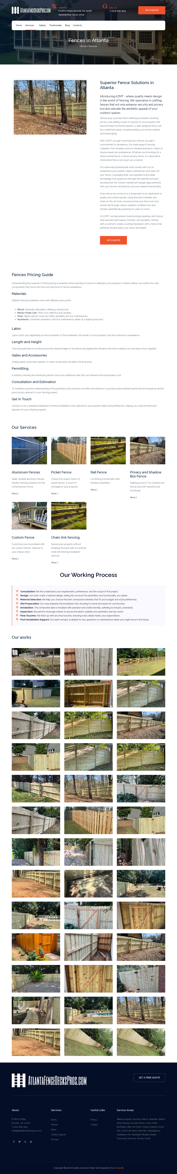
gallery (42, 25)
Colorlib (119, 1168)
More (14, 493)
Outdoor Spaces (58, 1134)
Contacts (77, 25)
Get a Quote (151, 10)
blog (67, 25)
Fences (54, 1125)
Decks (54, 1120)
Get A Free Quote (149, 1077)
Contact (94, 1125)
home (19, 25)
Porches (54, 1139)
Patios (53, 1130)
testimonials (55, 25)
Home (83, 46)
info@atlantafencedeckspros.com (27, 1131)
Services (29, 25)
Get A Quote (113, 240)
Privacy (94, 1120)
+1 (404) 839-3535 (19, 1127)
